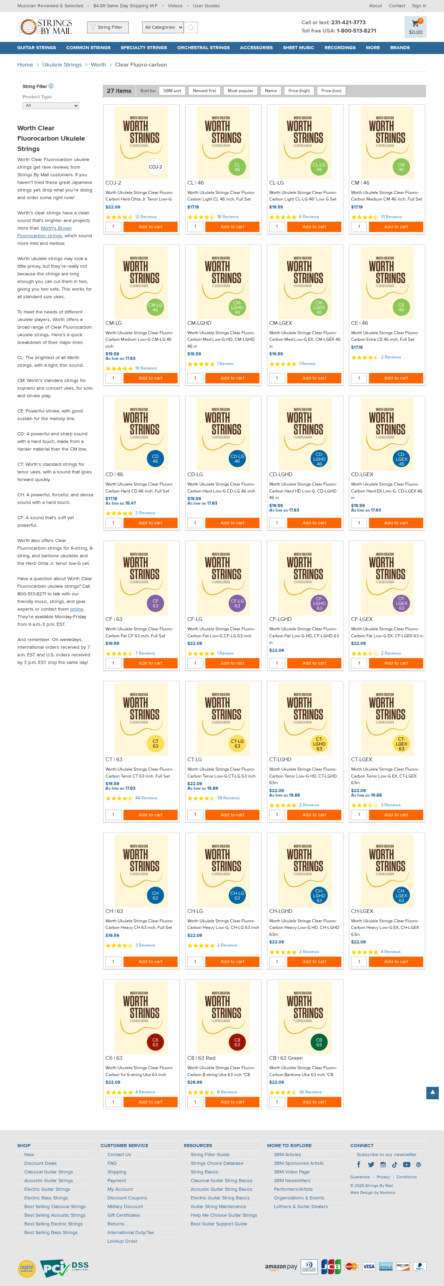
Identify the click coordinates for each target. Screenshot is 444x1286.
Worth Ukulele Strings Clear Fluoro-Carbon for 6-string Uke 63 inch (139, 1071)
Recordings (340, 47)
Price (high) (299, 91)
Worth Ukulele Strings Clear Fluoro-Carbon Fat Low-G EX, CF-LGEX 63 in (387, 632)
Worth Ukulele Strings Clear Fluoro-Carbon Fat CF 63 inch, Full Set (139, 632)
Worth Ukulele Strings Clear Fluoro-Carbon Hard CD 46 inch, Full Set (139, 488)
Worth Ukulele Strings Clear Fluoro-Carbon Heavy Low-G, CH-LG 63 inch (223, 924)
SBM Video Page (292, 1172)
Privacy (383, 1177)
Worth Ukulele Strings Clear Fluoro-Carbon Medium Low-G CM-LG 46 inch (139, 340)
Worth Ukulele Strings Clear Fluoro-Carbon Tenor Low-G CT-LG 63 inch (221, 773)
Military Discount (125, 1206)
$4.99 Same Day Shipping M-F (125, 5)
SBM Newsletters (292, 1180)
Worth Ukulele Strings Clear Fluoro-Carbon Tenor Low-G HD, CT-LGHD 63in (303, 776)
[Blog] (418, 1165)
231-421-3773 (348, 23)
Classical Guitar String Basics (222, 1180)
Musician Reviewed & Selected (50, 5)
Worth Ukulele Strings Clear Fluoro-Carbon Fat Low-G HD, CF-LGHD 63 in (304, 636)
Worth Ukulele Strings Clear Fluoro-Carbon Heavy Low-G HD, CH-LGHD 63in (304, 928)
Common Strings (88, 47)
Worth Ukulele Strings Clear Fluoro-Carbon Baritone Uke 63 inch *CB (303, 1071)
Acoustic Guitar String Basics (222, 1189)
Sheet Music (298, 47)
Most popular (240, 91)
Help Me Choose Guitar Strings (224, 1215)
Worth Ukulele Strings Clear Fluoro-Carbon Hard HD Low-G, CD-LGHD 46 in (303, 491)
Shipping (117, 1172)
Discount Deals (40, 1163)
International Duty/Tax (131, 1232)
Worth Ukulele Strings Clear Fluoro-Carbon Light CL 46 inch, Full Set (221, 196)
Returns (116, 1224)
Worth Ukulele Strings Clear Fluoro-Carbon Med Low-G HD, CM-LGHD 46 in (221, 340)
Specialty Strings (144, 47)
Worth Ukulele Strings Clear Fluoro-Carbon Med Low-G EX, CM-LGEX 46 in (305, 340)
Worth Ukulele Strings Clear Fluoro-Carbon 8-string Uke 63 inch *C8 (221, 1071)
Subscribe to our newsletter (387, 1154)
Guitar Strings (36, 47)
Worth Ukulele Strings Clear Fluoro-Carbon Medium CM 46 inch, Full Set (386, 196)
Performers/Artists (293, 1189)
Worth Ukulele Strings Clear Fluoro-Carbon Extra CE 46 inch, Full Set (385, 336)
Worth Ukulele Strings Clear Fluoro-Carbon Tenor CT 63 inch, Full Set (139, 773)
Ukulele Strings (62, 65)
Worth (98, 65)
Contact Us (119, 1154)
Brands (400, 47)
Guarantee (360, 1177)
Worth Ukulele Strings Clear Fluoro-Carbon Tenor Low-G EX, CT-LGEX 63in (385, 776)
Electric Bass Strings (46, 1198)
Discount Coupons (127, 1198)
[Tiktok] (395, 1165)
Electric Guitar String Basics (220, 1198)
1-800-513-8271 (356, 31)
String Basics (205, 1172)
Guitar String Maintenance (218, 1206)
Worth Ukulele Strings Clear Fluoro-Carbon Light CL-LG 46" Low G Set (303, 196)
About (375, 5)
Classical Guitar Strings (48, 1172)
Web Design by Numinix (372, 1193)
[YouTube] (406, 1165)
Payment (117, 1180)
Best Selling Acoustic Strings (55, 1215)
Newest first (204, 91)
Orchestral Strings (203, 47)
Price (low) (331, 91)
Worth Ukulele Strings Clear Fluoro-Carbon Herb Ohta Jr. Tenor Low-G (139, 196)
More (373, 47)
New (29, 1154)
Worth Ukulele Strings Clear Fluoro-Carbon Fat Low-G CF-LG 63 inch (221, 632)
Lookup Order (123, 1241)
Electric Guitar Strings (47, 1189)
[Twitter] (371, 1165)
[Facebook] (359, 1165)
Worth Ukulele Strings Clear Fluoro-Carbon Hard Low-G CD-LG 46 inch (221, 488)
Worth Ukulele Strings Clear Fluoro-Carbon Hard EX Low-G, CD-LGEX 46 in (386, 491)
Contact (397, 5)
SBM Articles (287, 1154)
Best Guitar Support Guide (219, 1224)
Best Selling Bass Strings (51, 1232)
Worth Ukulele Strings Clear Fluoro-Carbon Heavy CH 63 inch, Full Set (139, 924)
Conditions (406, 1177)
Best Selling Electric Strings (53, 1224)
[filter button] (51, 86)
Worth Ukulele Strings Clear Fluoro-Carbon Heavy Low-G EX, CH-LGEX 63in (385, 928)
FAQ (112, 1163)
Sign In (419, 5)
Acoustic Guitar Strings (48, 1180)
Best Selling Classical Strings (55, 1206)
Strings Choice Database (217, 1163)
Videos (175, 5)
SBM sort (172, 91)
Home (25, 65)
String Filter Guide (210, 1154)
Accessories (256, 47)
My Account (120, 1189)
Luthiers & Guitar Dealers (301, 1206)
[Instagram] (383, 1165)
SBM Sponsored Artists (299, 1163)
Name (271, 91)
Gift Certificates (124, 1215)
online (76, 609)
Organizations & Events (299, 1198)
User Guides (206, 5)
